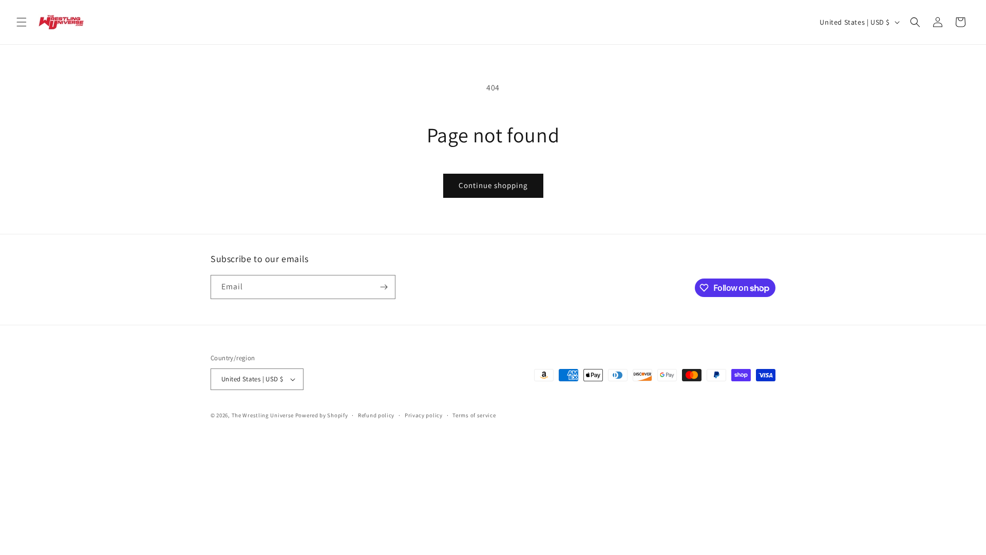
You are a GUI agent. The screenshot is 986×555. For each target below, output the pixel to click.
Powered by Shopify (321, 415)
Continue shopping (493, 185)
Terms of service (474, 415)
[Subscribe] (383, 287)
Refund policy (376, 415)
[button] (21, 22)
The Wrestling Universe (263, 415)
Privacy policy (424, 415)
